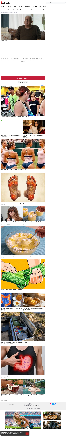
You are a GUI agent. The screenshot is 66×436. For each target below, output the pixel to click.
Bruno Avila (15, 12)
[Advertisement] (23, 50)
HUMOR (40, 6)
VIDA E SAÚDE (15, 6)
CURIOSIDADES (34, 6)
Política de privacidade (10, 404)
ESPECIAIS (44, 6)
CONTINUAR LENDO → (23, 78)
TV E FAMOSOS (8, 6)
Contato (5, 404)
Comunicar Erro (22, 82)
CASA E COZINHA (27, 6)
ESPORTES (21, 6)
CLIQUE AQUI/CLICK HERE (35, 405)
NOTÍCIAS (2, 6)
